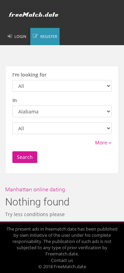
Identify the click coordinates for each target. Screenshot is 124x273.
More (101, 142)
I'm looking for (29, 74)
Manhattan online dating (35, 189)
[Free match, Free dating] (62, 15)
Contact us (62, 260)
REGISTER (48, 36)
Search (25, 157)
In (14, 100)
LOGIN (20, 36)
